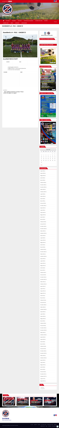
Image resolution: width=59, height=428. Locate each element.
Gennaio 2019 (42, 348)
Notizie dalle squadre (28, 20)
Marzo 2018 (42, 369)
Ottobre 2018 (42, 355)
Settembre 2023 (42, 233)
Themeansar (16, 425)
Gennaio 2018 (42, 371)
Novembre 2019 (42, 330)
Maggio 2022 (42, 265)
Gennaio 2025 (42, 203)
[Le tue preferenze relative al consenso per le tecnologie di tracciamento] (57, 426)
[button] (54, 21)
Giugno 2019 (42, 339)
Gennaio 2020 (42, 325)
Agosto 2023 (42, 235)
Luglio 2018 (42, 362)
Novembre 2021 (42, 279)
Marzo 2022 (42, 270)
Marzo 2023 (42, 247)
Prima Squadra (33, 400)
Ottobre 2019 (42, 332)
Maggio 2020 (42, 318)
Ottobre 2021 (42, 281)
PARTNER (46, 20)
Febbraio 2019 (42, 346)
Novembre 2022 (42, 251)
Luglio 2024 (42, 210)
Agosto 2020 (42, 311)
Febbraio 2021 (42, 300)
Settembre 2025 (42, 191)
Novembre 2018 (42, 353)
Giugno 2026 (42, 173)
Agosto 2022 (42, 258)
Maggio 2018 (42, 364)
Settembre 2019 (42, 334)
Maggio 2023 (42, 242)
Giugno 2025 (42, 196)
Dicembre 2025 (42, 184)
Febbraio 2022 (42, 272)
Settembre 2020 (42, 309)
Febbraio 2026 (42, 182)
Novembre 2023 (42, 228)
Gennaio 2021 (42, 302)
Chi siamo (8, 20)
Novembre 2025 (42, 187)
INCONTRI (20, 20)
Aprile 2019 (42, 341)
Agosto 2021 (42, 286)
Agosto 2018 (42, 360)
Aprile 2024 (42, 217)
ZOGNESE (7, 15)
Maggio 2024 (42, 214)
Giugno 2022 (42, 263)
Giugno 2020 (42, 316)
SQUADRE (14, 20)
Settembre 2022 (42, 256)
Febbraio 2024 (42, 221)
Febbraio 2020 (42, 323)
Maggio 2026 (42, 175)
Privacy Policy (42, 387)
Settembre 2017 (42, 376)
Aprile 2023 (42, 244)
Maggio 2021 (42, 293)
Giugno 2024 (42, 212)
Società (5, 400)
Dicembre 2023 (42, 226)
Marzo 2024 (42, 219)
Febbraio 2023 (42, 249)
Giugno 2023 (42, 240)
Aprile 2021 (42, 295)
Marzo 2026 (42, 180)
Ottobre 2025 (42, 189)
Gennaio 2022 (42, 274)
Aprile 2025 (42, 198)
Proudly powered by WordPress (6, 425)
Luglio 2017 (42, 378)
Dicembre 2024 (42, 205)
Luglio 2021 (42, 288)
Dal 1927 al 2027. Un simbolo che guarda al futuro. (9, 402)
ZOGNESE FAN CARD (38, 20)
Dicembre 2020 (42, 304)
